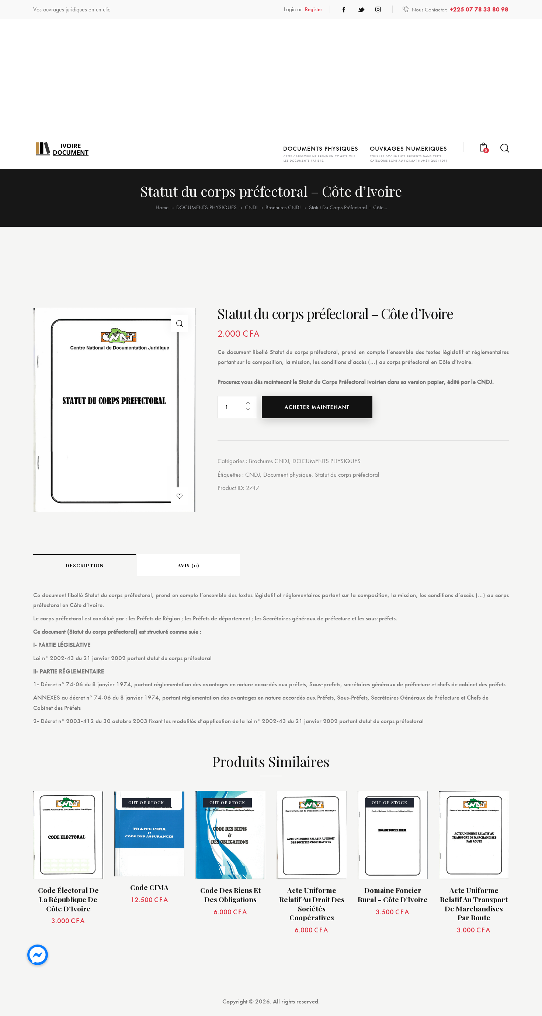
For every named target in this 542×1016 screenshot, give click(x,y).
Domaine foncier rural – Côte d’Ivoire (393, 895)
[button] (179, 323)
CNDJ (251, 207)
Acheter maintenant (317, 407)
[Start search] (504, 148)
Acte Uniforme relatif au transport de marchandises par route (474, 904)
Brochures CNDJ (283, 207)
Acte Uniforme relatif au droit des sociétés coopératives (311, 904)
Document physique (287, 474)
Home (162, 207)
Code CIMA (149, 887)
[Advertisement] (271, 81)
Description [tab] (85, 565)
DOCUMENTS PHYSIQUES (206, 207)
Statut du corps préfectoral (347, 474)
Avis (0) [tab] (188, 565)
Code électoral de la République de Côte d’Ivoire (68, 899)
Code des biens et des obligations (230, 895)
